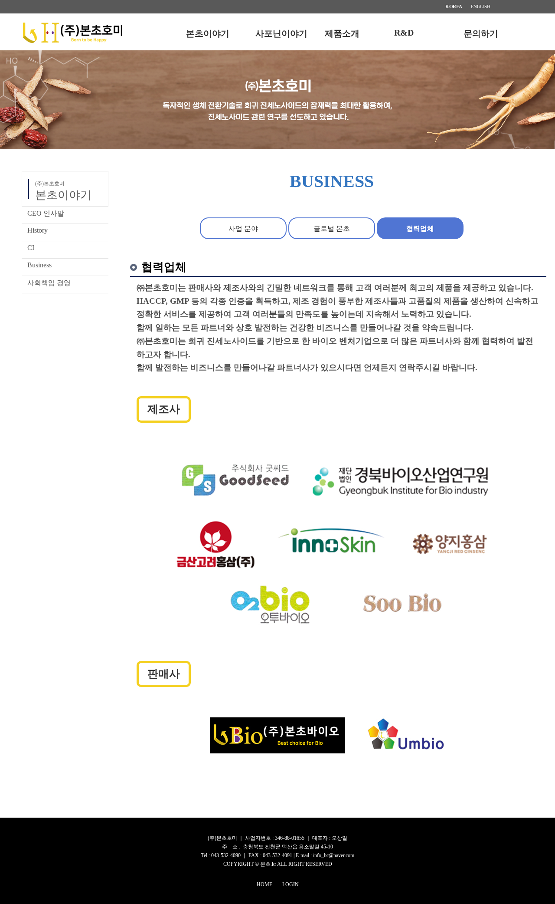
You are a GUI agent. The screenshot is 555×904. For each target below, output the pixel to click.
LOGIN (290, 884)
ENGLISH (480, 6)
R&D (404, 32)
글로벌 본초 (331, 228)
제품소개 (342, 33)
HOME (264, 884)
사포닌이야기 (281, 33)
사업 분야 (243, 228)
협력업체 (420, 228)
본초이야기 (207, 33)
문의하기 (481, 33)
